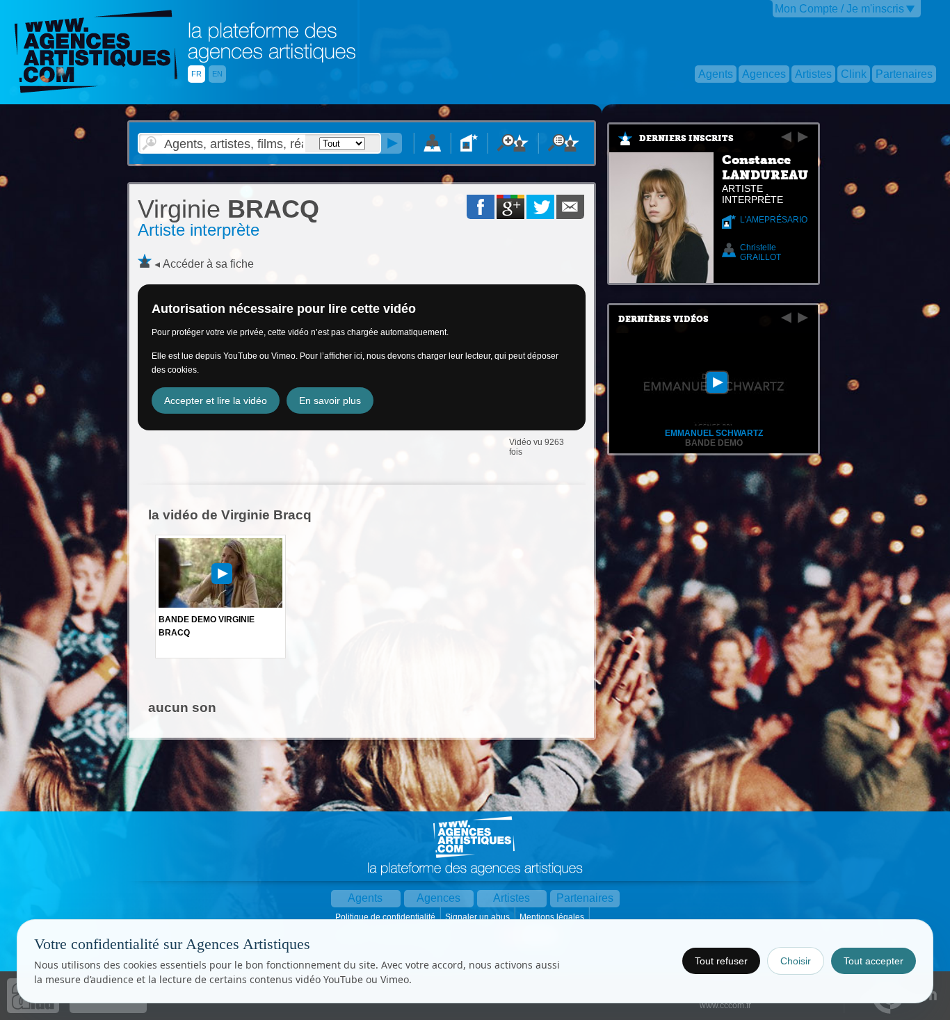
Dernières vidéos (663, 319)
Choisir (795, 960)
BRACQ (228, 209)
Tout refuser (721, 960)
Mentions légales (553, 917)
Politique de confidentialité (386, 917)
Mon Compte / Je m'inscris (839, 9)
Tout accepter (873, 960)
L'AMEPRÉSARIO (773, 220)
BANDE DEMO (714, 443)
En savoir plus (330, 400)
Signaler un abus (478, 917)
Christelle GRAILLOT (760, 252)
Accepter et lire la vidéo (215, 400)
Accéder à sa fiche (208, 264)
